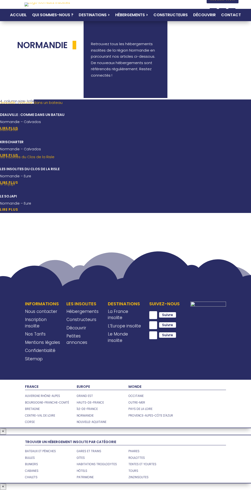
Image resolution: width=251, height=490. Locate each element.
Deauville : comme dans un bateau (32, 114)
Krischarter (12, 142)
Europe (83, 386)
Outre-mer (136, 402)
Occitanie (136, 396)
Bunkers (31, 464)
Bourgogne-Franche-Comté (47, 402)
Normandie (85, 415)
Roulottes (136, 458)
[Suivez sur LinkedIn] (153, 335)
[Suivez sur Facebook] (153, 315)
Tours (133, 471)
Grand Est (85, 396)
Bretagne (32, 409)
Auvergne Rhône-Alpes (42, 396)
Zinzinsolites (138, 477)
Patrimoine (85, 477)
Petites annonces (76, 339)
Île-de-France (87, 409)
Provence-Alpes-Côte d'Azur (150, 415)
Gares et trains (89, 451)
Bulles (30, 458)
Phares (133, 451)
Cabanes (31, 471)
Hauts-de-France (90, 402)
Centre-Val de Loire (40, 415)
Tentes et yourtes (142, 464)
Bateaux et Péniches (40, 451)
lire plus (9, 209)
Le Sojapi (8, 196)
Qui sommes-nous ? (52, 15)
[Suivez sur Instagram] (153, 325)
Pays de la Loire (140, 409)
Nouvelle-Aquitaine (91, 422)
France (31, 386)
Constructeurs (170, 15)
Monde (134, 386)
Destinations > (94, 15)
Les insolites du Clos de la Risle (30, 169)
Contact (231, 15)
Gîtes (81, 458)
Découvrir (204, 15)
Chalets (31, 477)
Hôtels (82, 471)
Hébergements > (131, 15)
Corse (30, 422)
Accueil (18, 15)
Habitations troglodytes (97, 464)
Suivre (167, 314)
